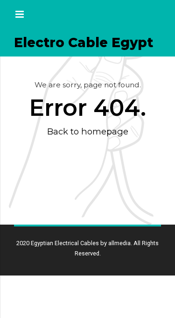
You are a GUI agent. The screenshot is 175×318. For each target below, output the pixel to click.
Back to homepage (87, 131)
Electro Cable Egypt (83, 42)
